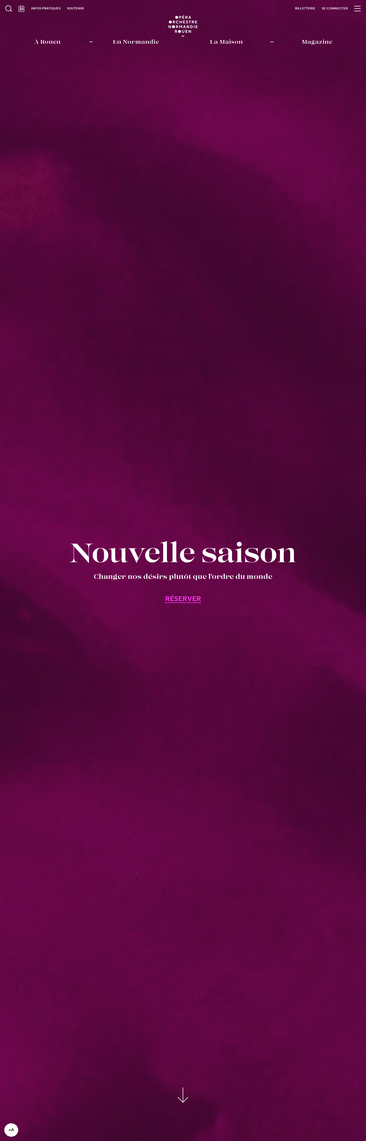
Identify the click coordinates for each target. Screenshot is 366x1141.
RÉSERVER (183, 599)
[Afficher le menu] (357, 8)
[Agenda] (21, 8)
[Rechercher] (8, 8)
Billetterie (305, 8)
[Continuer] (183, 1094)
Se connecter (335, 8)
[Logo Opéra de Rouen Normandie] (183, 25)
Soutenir (75, 8)
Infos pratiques (46, 8)
